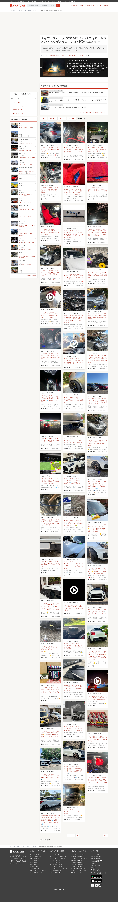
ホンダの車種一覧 (34, 858)
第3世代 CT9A (22, 171)
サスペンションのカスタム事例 (79, 858)
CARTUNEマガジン (96, 856)
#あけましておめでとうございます (97, 355)
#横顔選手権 (91, 440)
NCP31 (25, 233)
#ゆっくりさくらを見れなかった (96, 229)
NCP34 (30, 233)
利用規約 (93, 864)
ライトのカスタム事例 (76, 862)
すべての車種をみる (55, 872)
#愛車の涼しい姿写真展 (47, 815)
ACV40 (30, 127)
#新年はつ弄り (100, 360)
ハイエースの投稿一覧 (56, 864)
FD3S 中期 (32, 256)
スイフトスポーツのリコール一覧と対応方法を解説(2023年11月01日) (68, 107)
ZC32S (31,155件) (66, 55)
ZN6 (20, 179)
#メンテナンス (101, 739)
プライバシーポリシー (97, 866)
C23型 (20, 242)
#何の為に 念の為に (53, 481)
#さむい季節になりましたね (95, 398)
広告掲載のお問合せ (96, 870)
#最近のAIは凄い (78, 608)
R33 (23, 150)
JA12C (30, 216)
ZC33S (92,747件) (55, 55)
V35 (30, 150)
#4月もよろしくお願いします (96, 187)
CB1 (20, 136)
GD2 (24, 202)
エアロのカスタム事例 (76, 866)
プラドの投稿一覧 (55, 862)
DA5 (20, 249)
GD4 (31, 202)
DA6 (23, 249)
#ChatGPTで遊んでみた (74, 320)
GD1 (20, 202)
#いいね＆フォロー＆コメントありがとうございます (97, 149)
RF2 (23, 264)
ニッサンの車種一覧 (35, 856)
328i (20, 143)
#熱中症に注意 (55, 149)
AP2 (23, 272)
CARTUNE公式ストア (97, 858)
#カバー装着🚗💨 (92, 613)
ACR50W (21, 225)
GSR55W (21, 226)
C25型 (29, 242)
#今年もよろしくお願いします (72, 274)
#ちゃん (101, 613)
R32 (20, 150)
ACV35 (25, 127)
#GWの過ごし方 (53, 191)
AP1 (20, 272)
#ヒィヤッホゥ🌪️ (92, 656)
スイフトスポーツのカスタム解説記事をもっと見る (93, 112)
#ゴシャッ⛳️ (74, 525)
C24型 (25, 242)
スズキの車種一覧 (34, 864)
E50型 (20, 157)
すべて (86, 55)
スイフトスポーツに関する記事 (56, 90)
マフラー (71, 118)
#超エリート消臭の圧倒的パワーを (73, 483)
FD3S (20, 256)
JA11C (20, 216)
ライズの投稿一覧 (55, 860)
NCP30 (21, 233)
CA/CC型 (29, 194)
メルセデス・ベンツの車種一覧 (38, 870)
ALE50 (33, 157)
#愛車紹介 (43, 151)
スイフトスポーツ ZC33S (47, 145)
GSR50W (33, 225)
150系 (24, 209)
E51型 (24, 157)
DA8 (30, 249)
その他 (81, 118)
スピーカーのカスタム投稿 (78, 868)
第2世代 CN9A (31, 173)
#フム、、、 (54, 649)
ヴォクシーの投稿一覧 (56, 866)
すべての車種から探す (30, 275)
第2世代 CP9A (30, 171)
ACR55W (27, 225)
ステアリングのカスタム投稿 (78, 870)
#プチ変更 (76, 400)
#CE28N (69, 771)
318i (23, 143)
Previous (41, 67)
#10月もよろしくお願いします (96, 443)
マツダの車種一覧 (34, 860)
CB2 (23, 136)
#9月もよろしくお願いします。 (96, 696)
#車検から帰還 (47, 274)
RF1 (20, 264)
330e (30, 143)
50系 (31, 164)
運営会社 (93, 868)
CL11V (20, 195)
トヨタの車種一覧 (34, 854)
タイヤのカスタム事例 (76, 856)
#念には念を (44, 483)
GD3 (27, 202)
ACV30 (20, 127)
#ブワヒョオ (47, 564)
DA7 (27, 249)
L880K (20, 187)
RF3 (27, 264)
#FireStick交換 (49, 777)
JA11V (25, 216)
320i (27, 143)
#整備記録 (53, 357)
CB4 (30, 136)
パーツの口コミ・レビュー (91, 5)
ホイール (53, 118)
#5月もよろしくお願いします (96, 147)
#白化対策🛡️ (102, 611)
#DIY (75, 151)
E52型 (29, 157)
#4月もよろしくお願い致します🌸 (97, 230)
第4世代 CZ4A (22, 173)
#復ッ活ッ (77, 563)
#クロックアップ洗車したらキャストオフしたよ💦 (50, 822)
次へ (105, 835)
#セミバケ (99, 191)
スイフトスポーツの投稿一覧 (58, 856)
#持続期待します (77, 482)
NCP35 (21, 235)
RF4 (30, 264)
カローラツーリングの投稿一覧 (58, 868)
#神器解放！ (97, 571)
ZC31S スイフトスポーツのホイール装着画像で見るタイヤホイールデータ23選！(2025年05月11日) (76, 93)
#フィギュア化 (78, 730)
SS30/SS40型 (22, 194)
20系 (24, 164)
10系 (20, 164)
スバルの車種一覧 (34, 862)
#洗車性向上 (56, 609)
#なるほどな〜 (72, 523)
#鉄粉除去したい (53, 315)
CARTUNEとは (95, 854)
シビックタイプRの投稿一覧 (57, 858)
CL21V (25, 195)
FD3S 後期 (21, 257)
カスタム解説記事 (103, 5)
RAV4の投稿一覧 (54, 854)
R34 (27, 150)
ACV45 (20, 129)
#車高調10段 (99, 573)
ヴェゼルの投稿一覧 (55, 870)
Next (107, 67)
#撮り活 (98, 151)
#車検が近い (99, 275)
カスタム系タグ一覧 (76, 872)
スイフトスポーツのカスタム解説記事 (54, 86)
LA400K (25, 187)
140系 (20, 209)
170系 (28, 209)
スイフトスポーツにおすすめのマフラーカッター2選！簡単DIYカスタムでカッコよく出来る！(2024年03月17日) (77, 100)
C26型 (33, 242)
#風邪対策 (51, 483)
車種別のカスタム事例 (77, 5)
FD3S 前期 (26, 256)
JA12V (20, 218)
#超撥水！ (95, 531)
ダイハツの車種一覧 (35, 866)
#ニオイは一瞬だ (99, 485)
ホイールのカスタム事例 (77, 854)
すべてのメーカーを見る (36, 872)
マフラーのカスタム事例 (77, 864)
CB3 (27, 136)
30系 (27, 164)
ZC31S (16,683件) (77, 55)
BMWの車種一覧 (34, 868)
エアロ (62, 118)
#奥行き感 (48, 734)
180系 (33, 209)
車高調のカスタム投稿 (76, 860)
